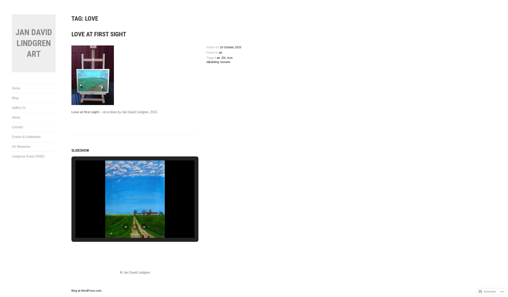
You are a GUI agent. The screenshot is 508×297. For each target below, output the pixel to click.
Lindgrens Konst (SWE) (28, 156)
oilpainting (212, 62)
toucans (225, 62)
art (220, 52)
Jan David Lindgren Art (33, 43)
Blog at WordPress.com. (86, 290)
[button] (125, 226)
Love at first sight (98, 34)
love (230, 57)
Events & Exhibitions (26, 137)
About (16, 117)
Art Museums (21, 146)
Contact (17, 127)
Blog (15, 98)
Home (16, 88)
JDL (223, 57)
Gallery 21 (19, 107)
